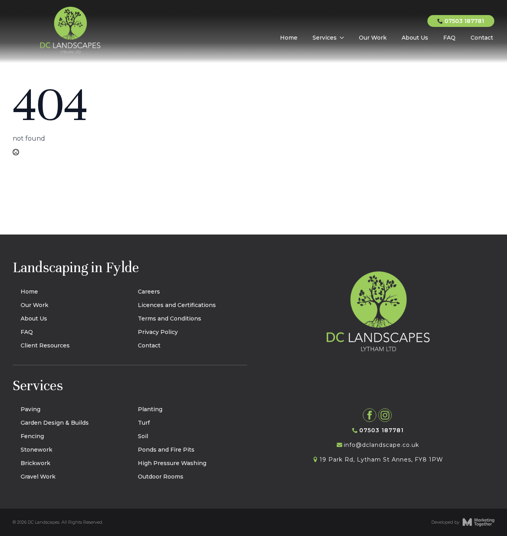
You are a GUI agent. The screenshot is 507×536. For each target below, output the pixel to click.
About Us (415, 37)
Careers (149, 291)
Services (325, 37)
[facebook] (369, 415)
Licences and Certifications (177, 305)
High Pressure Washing (172, 463)
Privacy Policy (158, 332)
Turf (144, 422)
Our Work (373, 37)
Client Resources (45, 345)
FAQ (449, 37)
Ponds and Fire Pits (166, 449)
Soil (143, 436)
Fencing (32, 436)
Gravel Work (38, 476)
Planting (150, 409)
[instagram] (385, 415)
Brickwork (35, 463)
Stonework (36, 449)
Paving (30, 409)
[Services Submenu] (341, 35)
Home (288, 37)
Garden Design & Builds (55, 422)
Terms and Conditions (169, 318)
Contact (482, 37)
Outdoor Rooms (160, 476)
